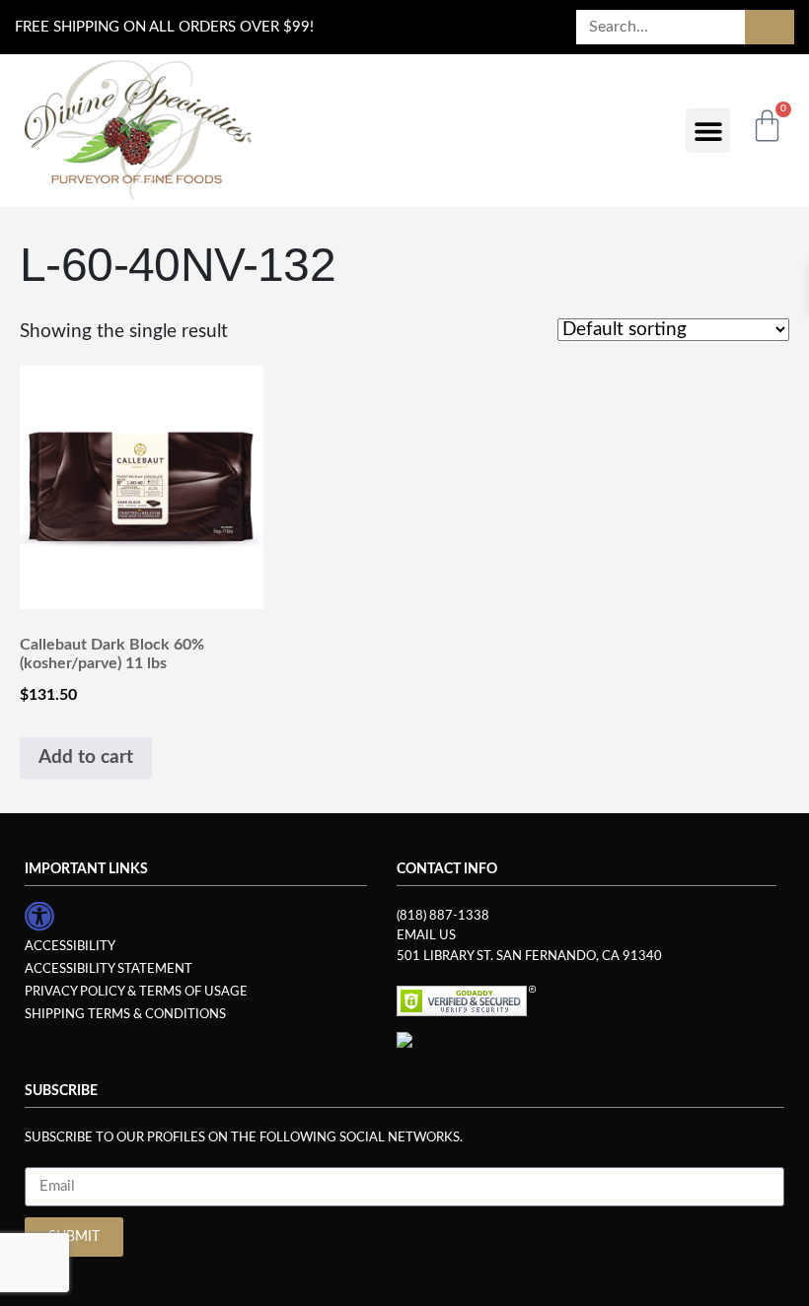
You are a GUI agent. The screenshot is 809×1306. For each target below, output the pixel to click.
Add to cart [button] (85, 757)
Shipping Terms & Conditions (125, 1014)
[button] (708, 130)
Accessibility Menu (39, 915)
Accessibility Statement (108, 969)
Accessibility (70, 946)
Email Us (426, 935)
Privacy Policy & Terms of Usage (136, 991)
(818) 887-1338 (443, 916)
